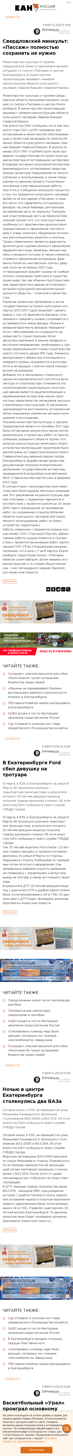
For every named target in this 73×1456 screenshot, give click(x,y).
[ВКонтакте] (48, 589)
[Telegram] (58, 589)
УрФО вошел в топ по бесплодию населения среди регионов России (34, 715)
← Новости (11, 17)
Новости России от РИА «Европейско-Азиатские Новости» (27, 8)
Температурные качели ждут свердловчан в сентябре (29, 1013)
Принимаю (36, 1450)
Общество (10, 581)
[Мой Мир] (63, 589)
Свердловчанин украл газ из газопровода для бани (39, 1002)
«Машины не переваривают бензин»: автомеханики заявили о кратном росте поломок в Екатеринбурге (37, 692)
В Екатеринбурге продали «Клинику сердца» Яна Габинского (35, 1341)
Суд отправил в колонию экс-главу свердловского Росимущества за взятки (38, 726)
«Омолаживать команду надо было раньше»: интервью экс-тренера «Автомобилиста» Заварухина (33, 1036)
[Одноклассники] (53, 589)
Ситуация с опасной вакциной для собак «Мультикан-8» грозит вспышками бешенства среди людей (38, 678)
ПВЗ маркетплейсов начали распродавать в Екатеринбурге (39, 705)
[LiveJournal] (68, 589)
